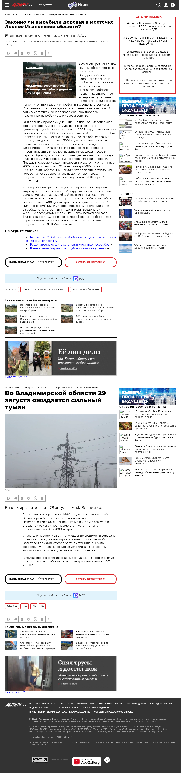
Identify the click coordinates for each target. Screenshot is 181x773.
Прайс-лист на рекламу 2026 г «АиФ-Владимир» (84, 708)
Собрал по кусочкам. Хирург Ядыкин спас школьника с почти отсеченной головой (155, 158)
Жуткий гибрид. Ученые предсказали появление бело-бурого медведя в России (155, 437)
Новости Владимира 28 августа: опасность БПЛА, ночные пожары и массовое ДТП (148, 26)
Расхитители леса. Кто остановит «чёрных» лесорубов (70, 244)
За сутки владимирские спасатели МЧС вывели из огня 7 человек (38, 634)
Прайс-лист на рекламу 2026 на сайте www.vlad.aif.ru (59, 712)
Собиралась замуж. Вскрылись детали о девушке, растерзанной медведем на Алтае (153, 181)
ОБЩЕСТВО (25, 41)
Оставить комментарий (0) (90, 262)
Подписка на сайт (39, 708)
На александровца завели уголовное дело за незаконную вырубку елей (37, 330)
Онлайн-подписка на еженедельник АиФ (149, 704)
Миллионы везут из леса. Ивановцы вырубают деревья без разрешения (38, 319)
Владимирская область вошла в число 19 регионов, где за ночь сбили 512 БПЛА (147, 54)
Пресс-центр (66, 704)
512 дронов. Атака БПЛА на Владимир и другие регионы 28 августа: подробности (147, 40)
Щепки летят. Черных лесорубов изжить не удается (68, 248)
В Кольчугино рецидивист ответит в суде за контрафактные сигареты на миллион (148, 83)
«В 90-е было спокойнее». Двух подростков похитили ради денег (153, 121)
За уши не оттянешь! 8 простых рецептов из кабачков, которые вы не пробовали (155, 426)
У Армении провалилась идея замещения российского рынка (151, 223)
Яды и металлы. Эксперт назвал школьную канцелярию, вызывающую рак (152, 461)
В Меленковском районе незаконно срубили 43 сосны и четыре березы (37, 308)
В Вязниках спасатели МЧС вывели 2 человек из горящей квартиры (92, 634)
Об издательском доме (42, 704)
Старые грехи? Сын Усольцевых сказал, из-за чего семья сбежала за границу (154, 134)
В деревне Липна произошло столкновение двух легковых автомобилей (92, 645)
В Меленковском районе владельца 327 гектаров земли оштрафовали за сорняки (148, 69)
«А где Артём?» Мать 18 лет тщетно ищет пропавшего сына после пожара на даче (154, 414)
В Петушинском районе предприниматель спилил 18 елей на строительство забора (95, 308)
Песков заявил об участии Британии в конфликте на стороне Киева (154, 199)
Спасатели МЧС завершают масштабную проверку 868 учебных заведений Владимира (37, 645)
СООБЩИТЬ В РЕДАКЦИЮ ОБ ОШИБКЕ (113, 712)
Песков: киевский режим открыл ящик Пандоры (152, 211)
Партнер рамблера (59, 760)
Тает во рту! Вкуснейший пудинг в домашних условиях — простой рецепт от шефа (153, 169)
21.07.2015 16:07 (13, 14)
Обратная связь (86, 704)
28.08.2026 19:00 (13, 387)
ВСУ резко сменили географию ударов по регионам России (151, 246)
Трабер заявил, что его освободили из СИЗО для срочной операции (153, 234)
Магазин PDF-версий (110, 704)
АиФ (7, 490)
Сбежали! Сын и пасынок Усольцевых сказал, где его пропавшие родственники (155, 449)
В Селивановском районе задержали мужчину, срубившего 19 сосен (94, 319)
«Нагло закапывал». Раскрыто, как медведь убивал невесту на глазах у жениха (154, 472)
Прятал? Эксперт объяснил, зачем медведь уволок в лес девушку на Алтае (153, 146)
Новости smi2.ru (16, 377)
